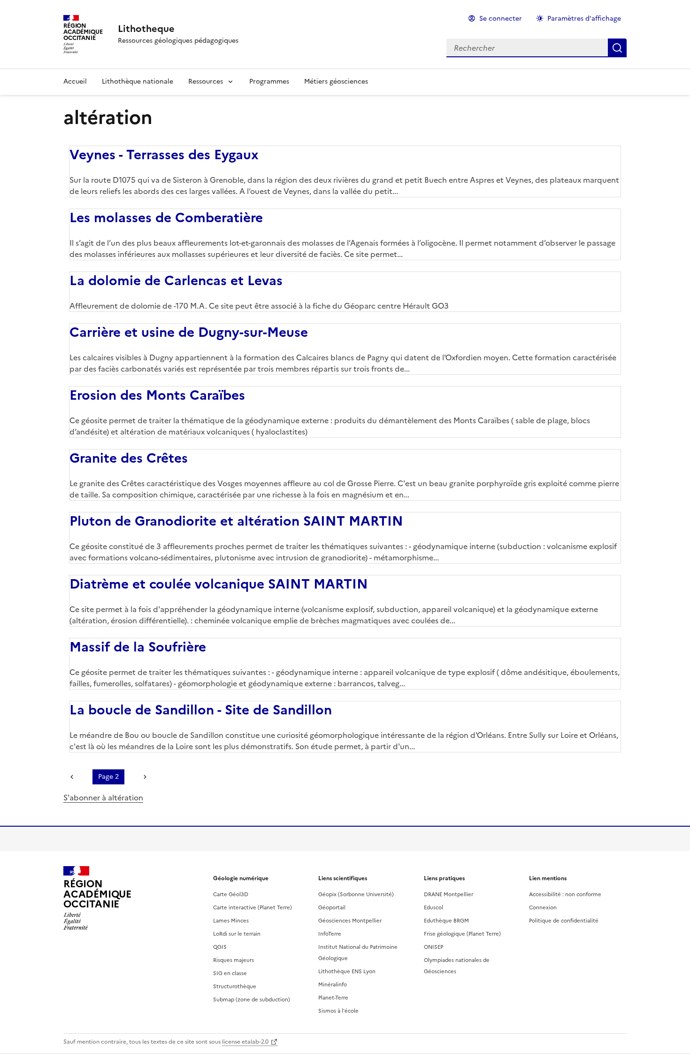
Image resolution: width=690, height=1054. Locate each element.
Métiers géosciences (336, 81)
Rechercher (617, 48)
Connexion (543, 907)
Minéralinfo (332, 984)
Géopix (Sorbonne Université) (356, 894)
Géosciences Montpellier (350, 920)
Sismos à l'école (338, 1011)
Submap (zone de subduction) (251, 999)
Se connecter (500, 18)
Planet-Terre (333, 997)
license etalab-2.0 (245, 1042)
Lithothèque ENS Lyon (347, 971)
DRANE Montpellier (448, 894)
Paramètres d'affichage (584, 18)
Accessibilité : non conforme (565, 894)
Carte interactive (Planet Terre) (252, 907)
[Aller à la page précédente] (74, 776)
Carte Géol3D (230, 894)
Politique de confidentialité (563, 920)
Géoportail (331, 907)
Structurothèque (234, 986)
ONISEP (433, 947)
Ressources (205, 81)
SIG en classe (230, 973)
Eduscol (433, 907)
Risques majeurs (233, 960)
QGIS (220, 947)
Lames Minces (231, 920)
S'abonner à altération (103, 797)
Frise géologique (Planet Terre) (462, 934)
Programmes (269, 81)
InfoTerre (329, 934)
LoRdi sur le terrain (237, 934)
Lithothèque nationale (137, 81)
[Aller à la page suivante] (142, 776)
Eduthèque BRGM (446, 920)
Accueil (75, 81)
